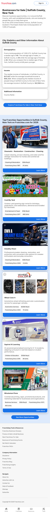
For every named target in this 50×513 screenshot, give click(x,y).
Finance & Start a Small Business (13, 434)
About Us (5, 477)
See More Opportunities (25, 417)
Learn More (40, 170)
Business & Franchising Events (12, 440)
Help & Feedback (7, 486)
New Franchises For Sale (10, 437)
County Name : (9, 95)
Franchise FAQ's (7, 446)
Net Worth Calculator (9, 443)
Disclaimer (5, 455)
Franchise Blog (7, 462)
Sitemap (5, 489)
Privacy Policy (6, 458)
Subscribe (5, 492)
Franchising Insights (9, 465)
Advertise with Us (8, 480)
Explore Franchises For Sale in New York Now (25, 105)
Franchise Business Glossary (11, 431)
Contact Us (6, 483)
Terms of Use (6, 468)
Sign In (41, 3)
